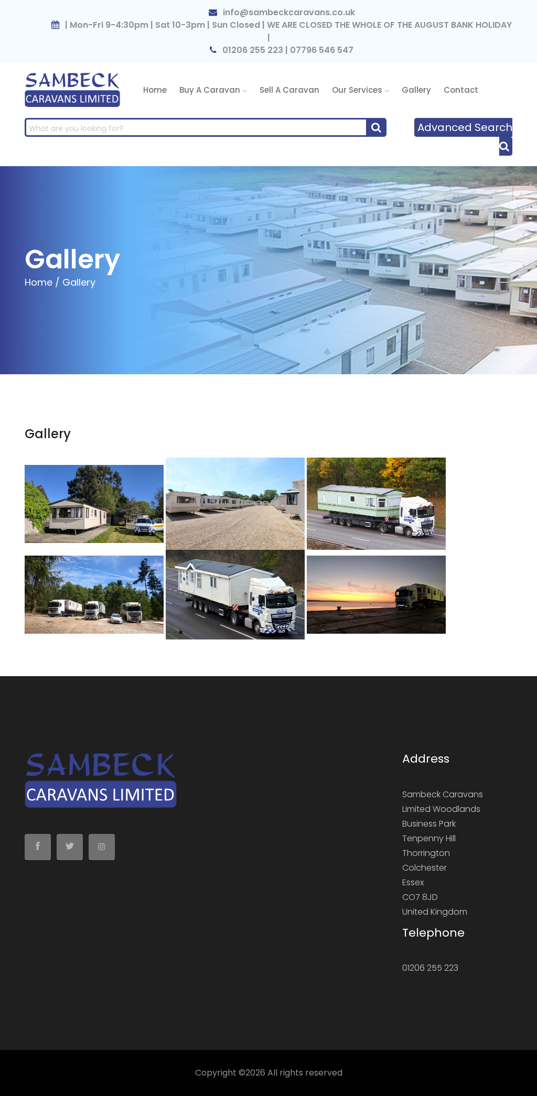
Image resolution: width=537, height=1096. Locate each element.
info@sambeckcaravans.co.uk (288, 12)
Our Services (358, 89)
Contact (461, 89)
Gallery (416, 89)
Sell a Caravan (289, 89)
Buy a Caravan (210, 89)
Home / (42, 282)
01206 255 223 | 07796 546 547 (286, 50)
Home (155, 89)
